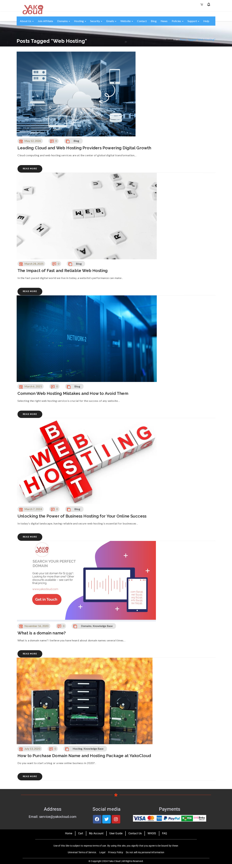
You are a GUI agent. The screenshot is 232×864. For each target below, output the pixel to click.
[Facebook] (97, 819)
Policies (177, 21)
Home (169, 39)
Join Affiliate (45, 21)
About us (26, 21)
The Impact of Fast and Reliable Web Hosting (62, 270)
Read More (30, 168)
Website (125, 21)
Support (193, 21)
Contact (142, 21)
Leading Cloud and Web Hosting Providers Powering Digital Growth (84, 147)
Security (95, 21)
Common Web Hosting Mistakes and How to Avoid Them (72, 393)
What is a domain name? (41, 633)
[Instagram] (116, 819)
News (164, 21)
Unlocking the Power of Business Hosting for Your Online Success (82, 516)
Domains (62, 21)
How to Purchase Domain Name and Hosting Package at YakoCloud (84, 755)
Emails (110, 21)
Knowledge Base (103, 625)
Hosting (79, 21)
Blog (154, 21)
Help (206, 21)
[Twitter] (106, 819)
